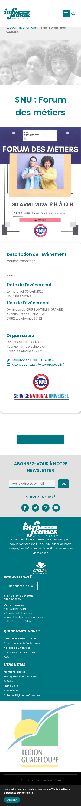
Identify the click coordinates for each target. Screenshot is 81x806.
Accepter (12, 799)
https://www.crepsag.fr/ (46, 364)
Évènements (28, 27)
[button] (66, 13)
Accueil (11, 27)
